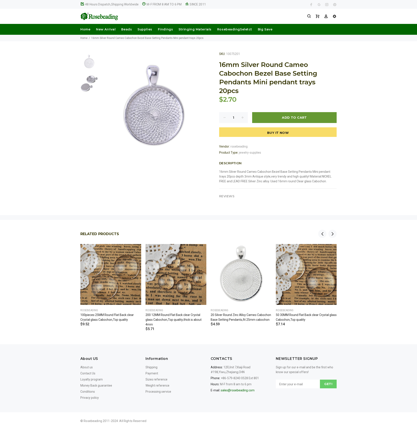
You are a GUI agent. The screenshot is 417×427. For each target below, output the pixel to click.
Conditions (87, 391)
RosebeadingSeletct (234, 29)
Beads (126, 29)
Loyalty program (91, 379)
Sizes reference (156, 379)
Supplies (144, 29)
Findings (165, 29)
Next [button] (332, 234)
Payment (152, 373)
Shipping (151, 367)
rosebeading (239, 146)
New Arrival (106, 29)
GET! (328, 384)
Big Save (265, 29)
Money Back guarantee (96, 385)
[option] (89, 64)
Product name (36, 409)
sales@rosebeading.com (238, 390)
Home (85, 29)
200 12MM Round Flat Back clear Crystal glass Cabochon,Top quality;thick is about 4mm (174, 319)
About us (86, 367)
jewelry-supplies (250, 152)
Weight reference (157, 385)
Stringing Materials (195, 29)
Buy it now (278, 133)
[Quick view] (134, 251)
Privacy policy (89, 397)
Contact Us (87, 373)
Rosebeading (89, 310)
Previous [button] (322, 234)
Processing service (158, 391)
